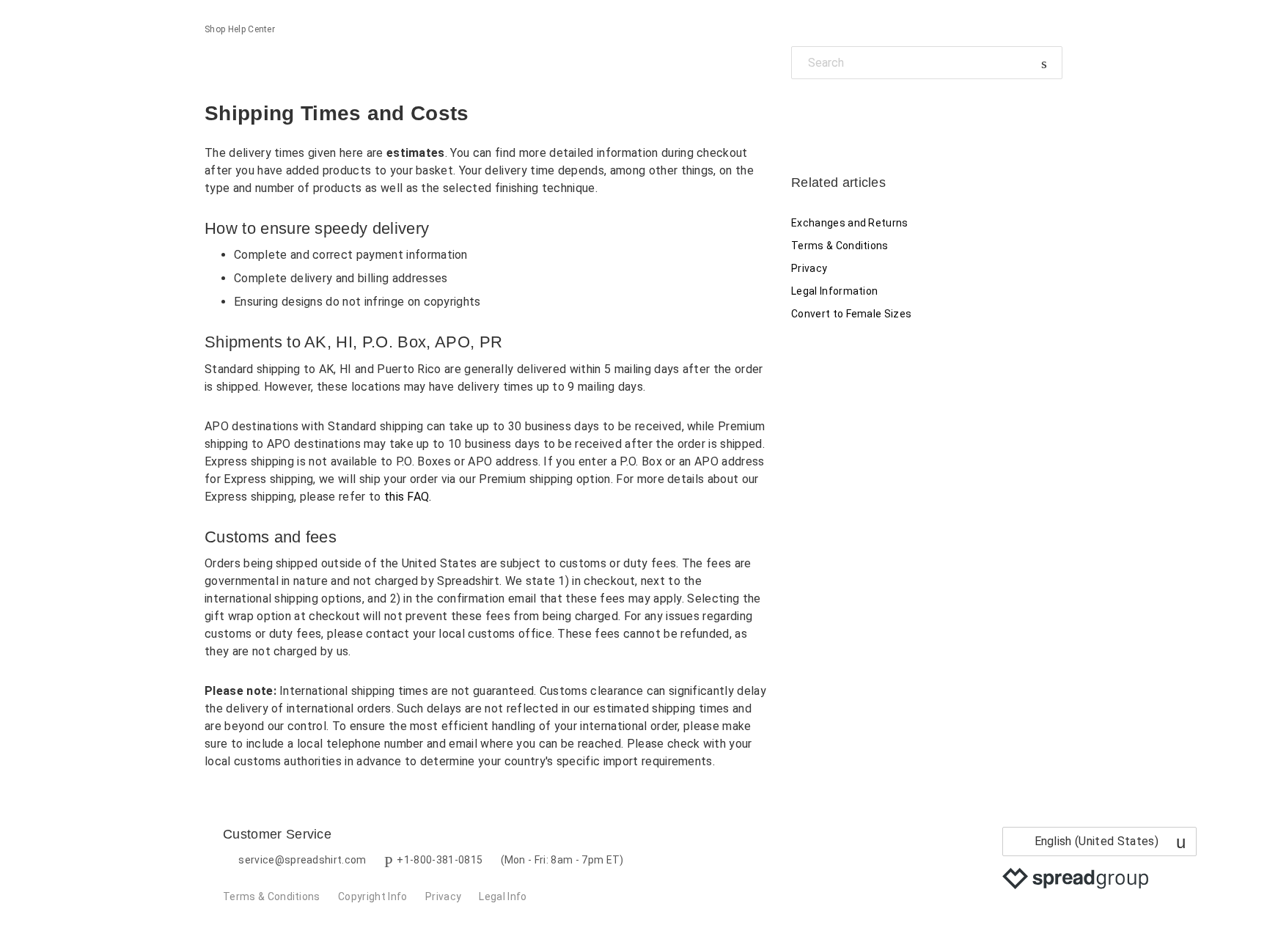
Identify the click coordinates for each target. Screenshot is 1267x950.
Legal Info (502, 896)
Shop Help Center (240, 29)
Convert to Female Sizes (851, 314)
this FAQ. (408, 497)
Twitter (827, 112)
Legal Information (834, 291)
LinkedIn (853, 112)
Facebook (802, 112)
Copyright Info (372, 896)
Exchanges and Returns (849, 223)
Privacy (809, 268)
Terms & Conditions (840, 245)
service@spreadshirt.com (302, 860)
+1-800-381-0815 (439, 860)
